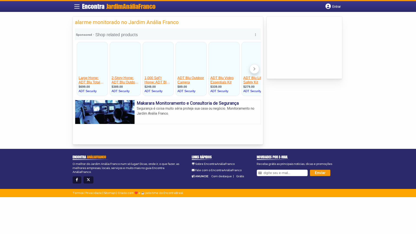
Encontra (119, 6)
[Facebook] (77, 180)
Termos (78, 193)
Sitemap (109, 193)
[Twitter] (88, 180)
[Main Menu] (77, 6)
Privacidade (93, 193)
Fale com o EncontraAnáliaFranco (218, 170)
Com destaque (221, 176)
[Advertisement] (301, 48)
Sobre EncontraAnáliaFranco (215, 164)
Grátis (240, 176)
